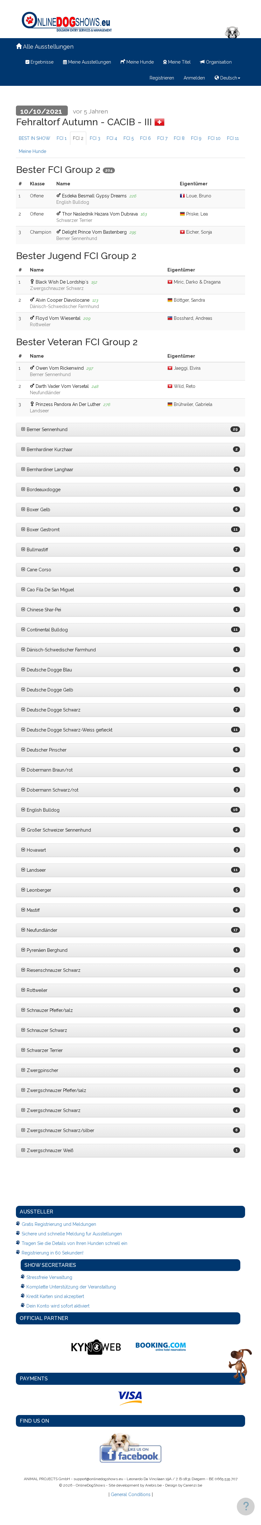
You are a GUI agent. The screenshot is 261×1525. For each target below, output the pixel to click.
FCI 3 (95, 138)
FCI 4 (112, 138)
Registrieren (162, 77)
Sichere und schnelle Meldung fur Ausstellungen (72, 1233)
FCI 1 (62, 138)
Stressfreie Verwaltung (49, 1277)
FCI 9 (196, 138)
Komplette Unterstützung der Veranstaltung (71, 1286)
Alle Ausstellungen (48, 46)
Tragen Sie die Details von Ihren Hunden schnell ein (74, 1243)
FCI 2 (78, 138)
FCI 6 (145, 138)
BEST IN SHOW (34, 138)
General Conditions (131, 1494)
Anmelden (194, 77)
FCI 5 (128, 138)
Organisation (218, 62)
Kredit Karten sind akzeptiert (55, 1296)
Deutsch (228, 77)
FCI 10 (214, 138)
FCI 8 (179, 138)
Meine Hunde (139, 62)
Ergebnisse (41, 62)
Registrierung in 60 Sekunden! (52, 1252)
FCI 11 (233, 138)
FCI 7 (162, 138)
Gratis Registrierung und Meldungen (59, 1224)
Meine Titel (179, 62)
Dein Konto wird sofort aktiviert (57, 1306)
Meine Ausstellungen (89, 62)
